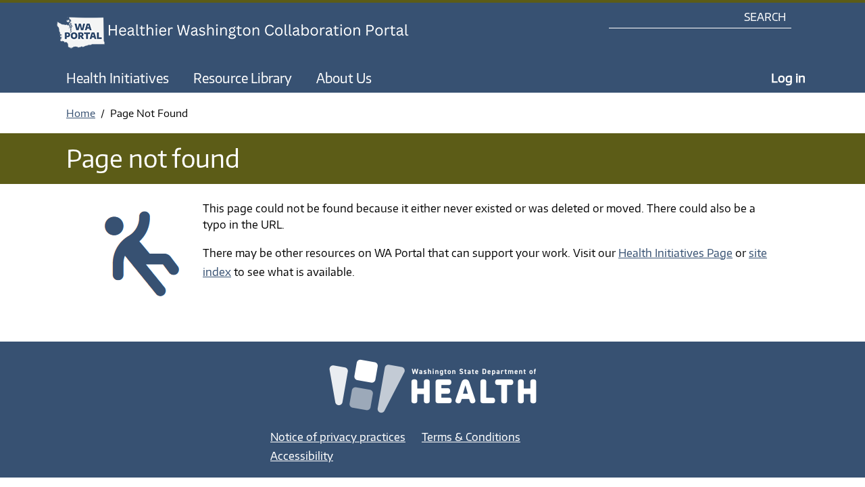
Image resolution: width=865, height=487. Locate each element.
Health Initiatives (117, 78)
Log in (788, 77)
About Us (344, 78)
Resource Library (242, 78)
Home (80, 113)
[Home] (245, 33)
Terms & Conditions (471, 437)
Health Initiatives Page (675, 253)
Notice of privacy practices (337, 437)
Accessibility (301, 456)
